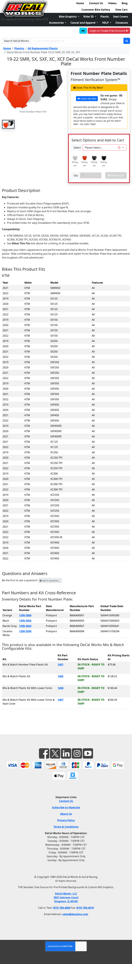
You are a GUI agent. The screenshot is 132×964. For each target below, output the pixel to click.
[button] (8, 124)
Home (80, 3)
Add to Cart (117, 175)
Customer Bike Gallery (95, 9)
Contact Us (96, 3)
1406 (60, 688)
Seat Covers (120, 16)
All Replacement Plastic (43, 48)
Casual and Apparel (83, 22)
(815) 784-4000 (61, 908)
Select (77, 147)
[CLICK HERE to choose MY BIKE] (83, 31)
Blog (124, 3)
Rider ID (88, 16)
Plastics (19, 48)
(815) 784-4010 (85, 908)
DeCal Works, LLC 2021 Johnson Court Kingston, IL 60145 (66, 897)
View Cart (121, 9)
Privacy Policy (66, 820)
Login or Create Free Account (108, 30)
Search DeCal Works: (16, 41)
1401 (60, 664)
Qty (76, 175)
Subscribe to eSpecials (66, 807)
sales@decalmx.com (75, 914)
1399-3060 (25, 615)
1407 (60, 700)
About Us (66, 814)
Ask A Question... (51, 580)
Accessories (56, 22)
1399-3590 (25, 631)
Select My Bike (88, 98)
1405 (60, 676)
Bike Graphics (68, 16)
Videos (112, 3)
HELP (105, 22)
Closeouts (121, 22)
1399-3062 (25, 620)
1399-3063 (25, 626)
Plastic (104, 16)
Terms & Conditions (66, 826)
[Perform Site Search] (126, 41)
